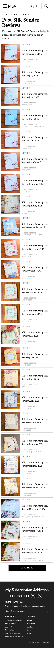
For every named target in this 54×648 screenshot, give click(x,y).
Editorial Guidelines (12, 633)
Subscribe (31, 623)
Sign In (34, 6)
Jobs (29, 630)
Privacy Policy (10, 623)
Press (29, 633)
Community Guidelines (13, 620)
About (29, 620)
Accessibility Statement (14, 636)
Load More (27, 568)
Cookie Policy (10, 627)
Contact (30, 627)
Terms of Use (10, 630)
